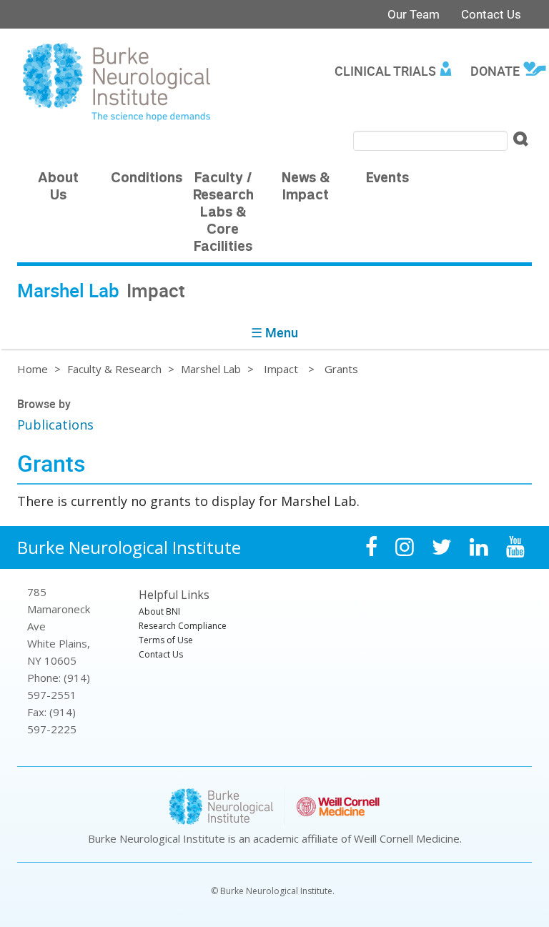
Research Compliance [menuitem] (183, 626)
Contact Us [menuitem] (161, 654)
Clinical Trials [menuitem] (385, 70)
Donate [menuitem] (495, 70)
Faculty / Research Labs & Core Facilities (223, 213)
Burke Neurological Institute (129, 547)
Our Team (413, 14)
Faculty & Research (114, 369)
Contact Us (491, 14)
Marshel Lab (211, 369)
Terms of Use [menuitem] (166, 640)
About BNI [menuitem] (159, 611)
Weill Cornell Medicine (407, 838)
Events (387, 179)
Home (32, 369)
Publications (55, 424)
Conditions (146, 179)
